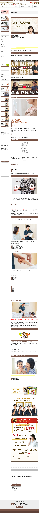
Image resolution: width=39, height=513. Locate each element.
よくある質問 (2, 41)
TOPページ (3, 6)
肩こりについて (2, 71)
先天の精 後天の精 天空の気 (4, 132)
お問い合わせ (35, 6)
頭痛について (2, 74)
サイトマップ (2, 56)
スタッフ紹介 (22, 6)
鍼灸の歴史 (2, 134)
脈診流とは (2, 49)
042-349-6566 (16, 483)
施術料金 (16, 6)
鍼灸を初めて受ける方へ (3, 36)
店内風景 (2, 51)
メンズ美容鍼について (3, 79)
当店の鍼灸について (3, 46)
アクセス (29, 6)
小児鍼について (2, 76)
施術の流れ (10, 6)
